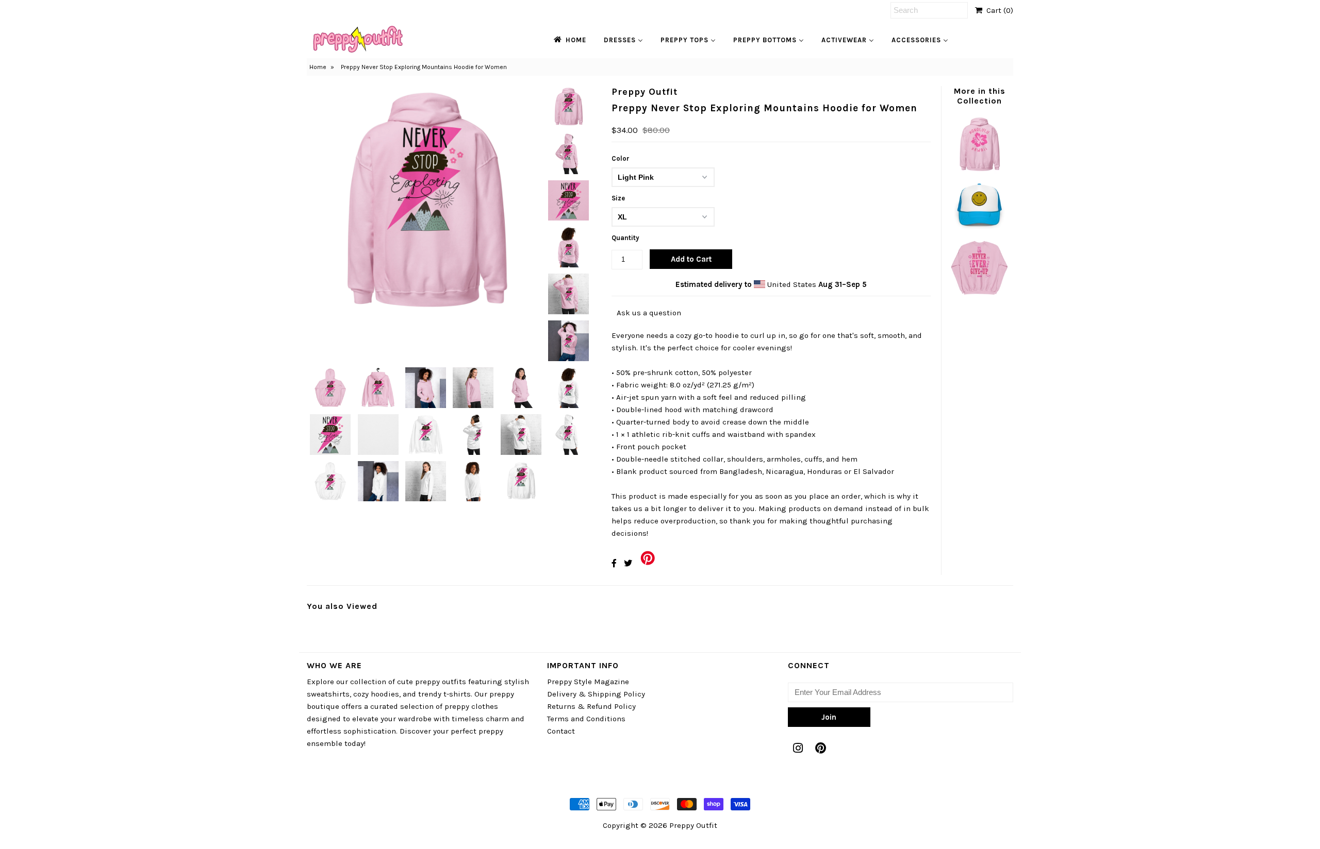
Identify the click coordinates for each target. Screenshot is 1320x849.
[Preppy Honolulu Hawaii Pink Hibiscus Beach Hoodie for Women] (979, 171)
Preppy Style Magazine (588, 681)
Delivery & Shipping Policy (596, 694)
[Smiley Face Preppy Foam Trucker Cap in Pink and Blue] (979, 232)
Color (621, 158)
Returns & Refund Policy (591, 706)
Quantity (625, 238)
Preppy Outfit (693, 825)
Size (618, 198)
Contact (561, 731)
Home (317, 67)
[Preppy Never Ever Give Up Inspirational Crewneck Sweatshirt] (979, 294)
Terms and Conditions (586, 718)
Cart (997, 10)
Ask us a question (649, 312)
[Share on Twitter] (628, 563)
